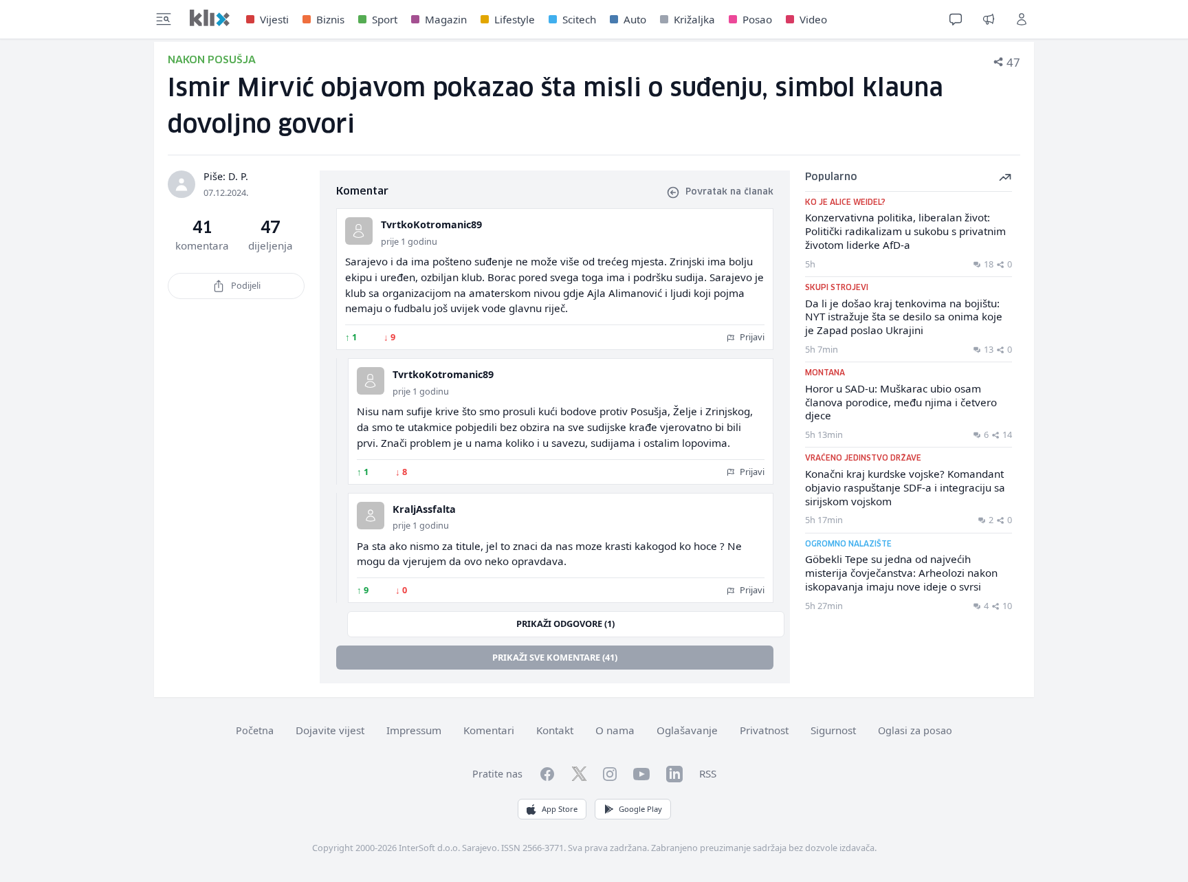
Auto (635, 19)
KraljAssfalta (424, 509)
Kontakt (554, 730)
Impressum (413, 730)
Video (813, 19)
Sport (384, 19)
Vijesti (274, 19)
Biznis (330, 19)
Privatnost (764, 730)
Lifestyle (514, 19)
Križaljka (694, 19)
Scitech (579, 19)
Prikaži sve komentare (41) (554, 657)
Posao (757, 19)
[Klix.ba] (210, 18)
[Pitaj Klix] (955, 19)
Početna (255, 730)
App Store (560, 809)
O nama (615, 730)
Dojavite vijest (330, 730)
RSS (707, 773)
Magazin (446, 19)
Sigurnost (833, 730)
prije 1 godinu (409, 241)
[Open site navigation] (163, 19)
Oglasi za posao (915, 730)
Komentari (488, 730)
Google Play (640, 809)
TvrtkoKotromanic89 (431, 224)
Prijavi (751, 337)
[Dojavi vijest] (988, 19)
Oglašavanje (687, 730)
